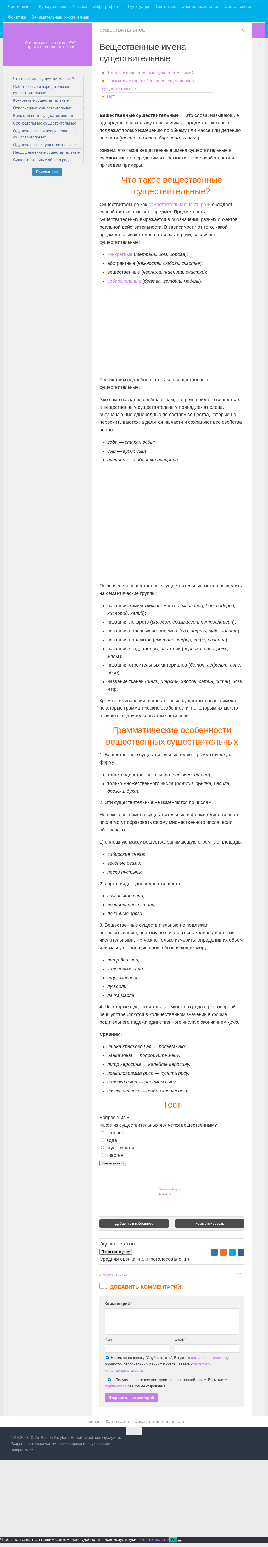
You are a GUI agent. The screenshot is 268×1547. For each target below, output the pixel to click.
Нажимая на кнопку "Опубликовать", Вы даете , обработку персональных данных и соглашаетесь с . (167, 1364)
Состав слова (238, 6)
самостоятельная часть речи (179, 204)
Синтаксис (166, 6)
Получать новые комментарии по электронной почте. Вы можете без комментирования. (166, 1383)
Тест (110, 96)
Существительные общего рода (42, 160)
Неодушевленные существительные (46, 152)
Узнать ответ (113, 1163)
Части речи (18, 6)
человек (115, 1132)
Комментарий (118, 1304)
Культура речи (52, 6)
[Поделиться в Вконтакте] (214, 1252)
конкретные (119, 254)
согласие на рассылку (209, 1358)
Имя (109, 1339)
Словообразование (200, 6)
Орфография (105, 6)
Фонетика (17, 17)
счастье (114, 1155)
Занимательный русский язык (60, 17)
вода (111, 1140)
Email (180, 1339)
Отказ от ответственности (159, 1421)
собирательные (124, 281)
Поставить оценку (116, 1252)
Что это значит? (153, 1539)
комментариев (113, 1274)
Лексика (79, 6)
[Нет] (179, 1541)
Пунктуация (139, 6)
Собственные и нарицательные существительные (41, 89)
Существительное (122, 30)
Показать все (47, 172)
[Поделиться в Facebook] (241, 1252)
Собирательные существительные (44, 123)
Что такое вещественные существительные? (150, 73)
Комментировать (209, 1223)
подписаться (115, 1386)
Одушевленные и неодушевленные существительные (45, 133)
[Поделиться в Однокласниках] (223, 1252)
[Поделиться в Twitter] (232, 1252)
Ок (173, 1540)
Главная (92, 1421)
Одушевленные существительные (44, 144)
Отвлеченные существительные (42, 108)
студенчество (121, 1147)
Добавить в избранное (134, 1223)
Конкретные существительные (41, 100)
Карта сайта (117, 1421)
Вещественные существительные (43, 115)
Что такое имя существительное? (43, 79)
